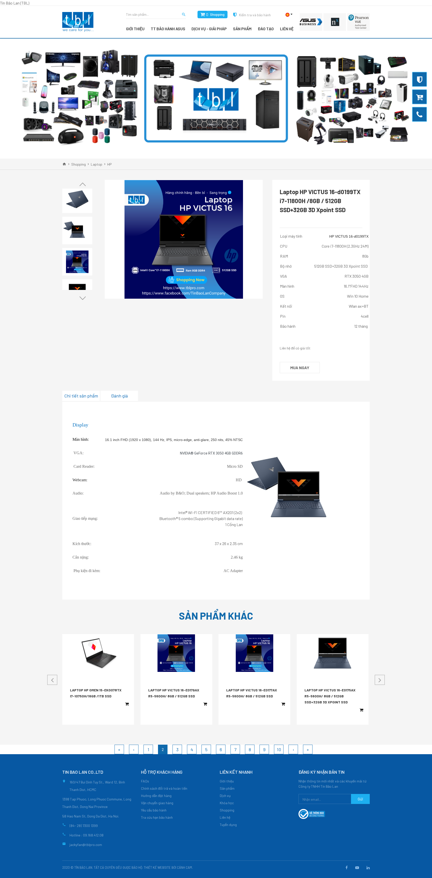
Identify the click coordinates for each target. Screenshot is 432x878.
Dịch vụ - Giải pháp (209, 28)
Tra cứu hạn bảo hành (157, 817)
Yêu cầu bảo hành (153, 810)
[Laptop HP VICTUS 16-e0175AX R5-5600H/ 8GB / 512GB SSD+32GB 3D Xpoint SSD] (332, 653)
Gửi (360, 798)
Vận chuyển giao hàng (157, 803)
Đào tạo (266, 28)
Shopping (217, 14)
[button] (83, 184)
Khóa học (227, 803)
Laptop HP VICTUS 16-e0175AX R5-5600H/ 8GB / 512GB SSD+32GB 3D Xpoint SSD (330, 696)
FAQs (145, 781)
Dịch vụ (225, 795)
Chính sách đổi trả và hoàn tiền (164, 788)
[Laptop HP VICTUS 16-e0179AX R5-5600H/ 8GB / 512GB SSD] (176, 653)
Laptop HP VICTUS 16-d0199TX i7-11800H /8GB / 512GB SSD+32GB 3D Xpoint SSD (320, 200)
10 (279, 749)
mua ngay (299, 367)
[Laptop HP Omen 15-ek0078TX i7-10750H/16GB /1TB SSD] (98, 653)
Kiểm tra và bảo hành (255, 15)
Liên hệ (287, 28)
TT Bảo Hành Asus (168, 28)
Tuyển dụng (228, 824)
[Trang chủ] (64, 164)
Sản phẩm (242, 28)
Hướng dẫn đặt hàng (156, 795)
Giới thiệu (135, 28)
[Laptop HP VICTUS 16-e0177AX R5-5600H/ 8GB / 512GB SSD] (254, 653)
